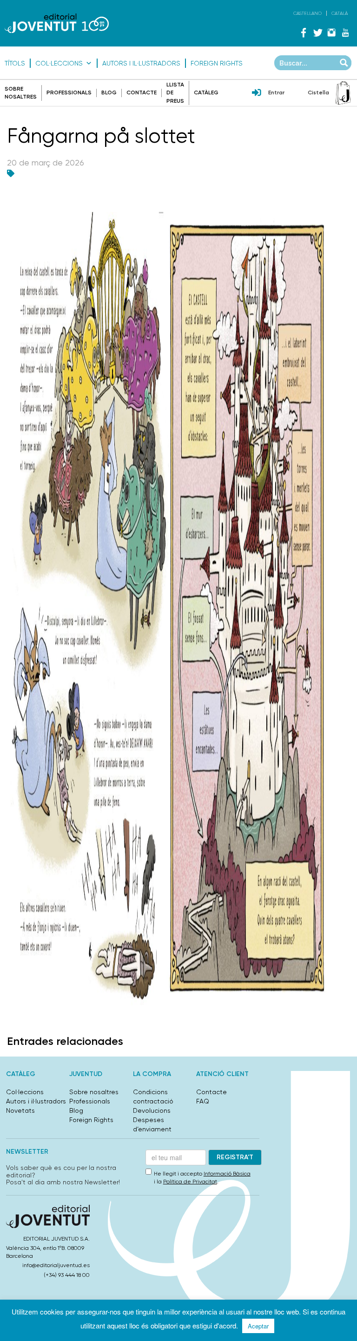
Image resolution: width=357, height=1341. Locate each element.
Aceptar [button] (258, 1325)
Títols (15, 63)
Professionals (69, 92)
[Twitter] (317, 33)
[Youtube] (345, 33)
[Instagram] (331, 33)
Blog (109, 92)
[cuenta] (256, 93)
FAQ (202, 1101)
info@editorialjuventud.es (56, 1265)
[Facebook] (304, 33)
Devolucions (152, 1110)
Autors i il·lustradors (141, 63)
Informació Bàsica (227, 1173)
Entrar (276, 92)
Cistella (318, 92)
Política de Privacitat (190, 1181)
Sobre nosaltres (94, 1092)
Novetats (20, 1110)
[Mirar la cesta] (343, 93)
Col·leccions (59, 63)
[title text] (57, 23)
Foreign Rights (217, 63)
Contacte (141, 92)
